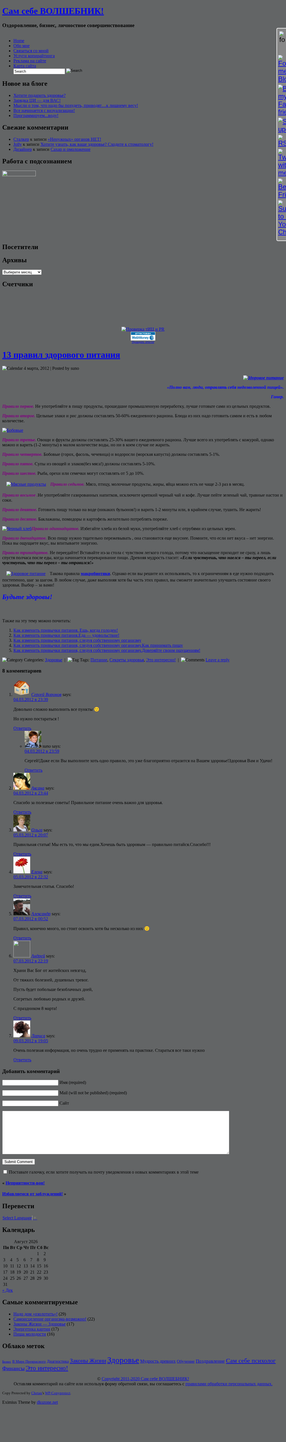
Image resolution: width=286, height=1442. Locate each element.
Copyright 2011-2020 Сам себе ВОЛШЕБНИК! (145, 1378)
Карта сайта (24, 65)
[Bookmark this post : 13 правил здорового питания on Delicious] (13, 609)
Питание (98, 659)
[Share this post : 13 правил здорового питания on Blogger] (5, 609)
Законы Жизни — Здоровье (39, 1324)
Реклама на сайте (29, 60)
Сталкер (21, 139)
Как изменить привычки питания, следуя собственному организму (77, 640)
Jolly (17, 144)
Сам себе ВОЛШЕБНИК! (53, 11)
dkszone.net (47, 1402)
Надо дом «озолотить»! (35, 1314)
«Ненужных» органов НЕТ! (74, 139)
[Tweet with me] (281, 163)
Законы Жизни (88, 1361)
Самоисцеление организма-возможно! (49, 1319)
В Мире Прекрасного (29, 1361)
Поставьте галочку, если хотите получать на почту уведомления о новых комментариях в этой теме (104, 1172)
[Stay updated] (281, 125)
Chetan (36, 1393)
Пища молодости (29, 1334)
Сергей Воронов (46, 694)
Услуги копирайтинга (34, 55)
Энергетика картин (31, 1329)
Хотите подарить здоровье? (39, 95)
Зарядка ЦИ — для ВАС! (37, 100)
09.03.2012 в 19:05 (30, 1040)
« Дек (7, 1290)
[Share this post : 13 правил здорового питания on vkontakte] (50, 609)
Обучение (186, 1361)
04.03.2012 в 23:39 (30, 699)
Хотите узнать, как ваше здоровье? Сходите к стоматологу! (96, 144)
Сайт (64, 1103)
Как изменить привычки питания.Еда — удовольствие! (66, 635)
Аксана (37, 788)
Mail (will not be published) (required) (93, 1092)
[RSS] (281, 141)
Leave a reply (218, 659)
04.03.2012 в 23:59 (42, 751)
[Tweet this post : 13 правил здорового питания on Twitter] (43, 609)
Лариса (38, 1035)
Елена (36, 871)
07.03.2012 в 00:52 (30, 918)
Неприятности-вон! (25, 1183)
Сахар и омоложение (70, 149)
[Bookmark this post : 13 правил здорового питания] (66, 609)
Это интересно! (161, 659)
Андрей (38, 956)
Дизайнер (22, 149)
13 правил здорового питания (61, 355)
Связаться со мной (31, 50)
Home (18, 40)
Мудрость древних (158, 1361)
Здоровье (53, 659)
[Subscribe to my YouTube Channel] (281, 218)
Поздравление (210, 1361)
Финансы (13, 1368)
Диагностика (58, 1361)
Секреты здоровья (126, 659)
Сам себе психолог (251, 1360)
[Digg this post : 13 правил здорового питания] (20, 609)
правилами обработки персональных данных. (229, 1383)
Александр (41, 913)
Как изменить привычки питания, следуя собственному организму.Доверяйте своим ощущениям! (106, 650)
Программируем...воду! (35, 115)
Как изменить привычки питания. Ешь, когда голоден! (65, 630)
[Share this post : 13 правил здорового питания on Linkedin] (35, 609)
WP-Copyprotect (57, 1393)
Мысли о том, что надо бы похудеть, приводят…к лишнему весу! (75, 105)
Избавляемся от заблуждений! (32, 1193)
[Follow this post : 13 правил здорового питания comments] (58, 609)
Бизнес (6, 1361)
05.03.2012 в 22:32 (30, 876)
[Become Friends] (281, 188)
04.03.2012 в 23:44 (30, 793)
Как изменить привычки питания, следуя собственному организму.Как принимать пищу (98, 645)
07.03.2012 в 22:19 (30, 961)
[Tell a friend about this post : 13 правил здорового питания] (73, 609)
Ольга (36, 830)
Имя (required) (72, 1082)
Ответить (22, 728)
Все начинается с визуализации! (44, 110)
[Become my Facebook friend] (281, 100)
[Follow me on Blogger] (281, 69)
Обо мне (21, 45)
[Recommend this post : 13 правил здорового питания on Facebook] (28, 609)
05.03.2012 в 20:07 (30, 835)
